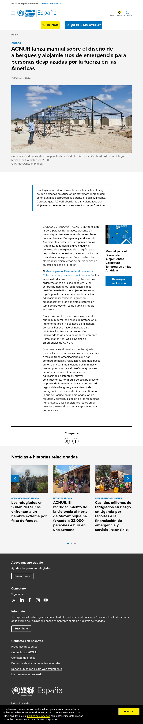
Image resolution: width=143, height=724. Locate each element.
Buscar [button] (112, 15)
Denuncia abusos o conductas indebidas (35, 663)
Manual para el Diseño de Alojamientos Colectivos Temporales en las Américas (68, 273)
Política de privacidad (21, 703)
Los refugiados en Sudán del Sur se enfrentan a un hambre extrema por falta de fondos (29, 511)
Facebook (29, 600)
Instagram (37, 600)
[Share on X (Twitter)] (67, 441)
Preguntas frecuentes (24, 647)
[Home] (29, 13)
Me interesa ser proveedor (27, 674)
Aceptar (129, 711)
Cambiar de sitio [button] (49, 3)
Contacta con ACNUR (24, 652)
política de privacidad (38, 716)
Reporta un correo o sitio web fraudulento (36, 669)
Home (14, 34)
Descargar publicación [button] (118, 281)
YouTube (45, 600)
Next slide (128, 478)
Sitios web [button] (128, 15)
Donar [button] (119, 15)
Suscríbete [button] (21, 629)
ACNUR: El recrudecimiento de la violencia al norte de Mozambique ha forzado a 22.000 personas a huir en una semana (70, 516)
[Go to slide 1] (69, 544)
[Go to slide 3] (76, 544)
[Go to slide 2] (72, 544)
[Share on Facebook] (75, 441)
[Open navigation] (13, 13)
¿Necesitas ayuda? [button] (86, 25)
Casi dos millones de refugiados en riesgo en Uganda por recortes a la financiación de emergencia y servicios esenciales (113, 516)
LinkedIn (21, 600)
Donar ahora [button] (22, 576)
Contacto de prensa (23, 658)
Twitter (13, 600)
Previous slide (15, 478)
